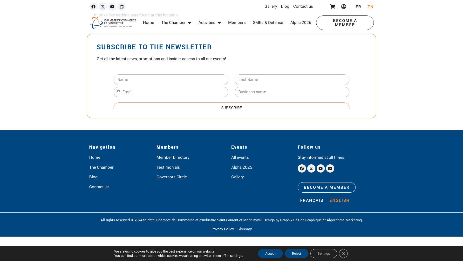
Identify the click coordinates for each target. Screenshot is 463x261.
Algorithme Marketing (344, 220)
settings (236, 256)
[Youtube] (112, 6)
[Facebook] (93, 6)
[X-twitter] (103, 6)
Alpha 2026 (300, 22)
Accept (270, 253)
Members (237, 22)
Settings (324, 253)
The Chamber (173, 22)
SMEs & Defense (268, 22)
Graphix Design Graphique (301, 220)
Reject (296, 253)
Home (148, 22)
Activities (206, 22)
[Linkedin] (121, 6)
